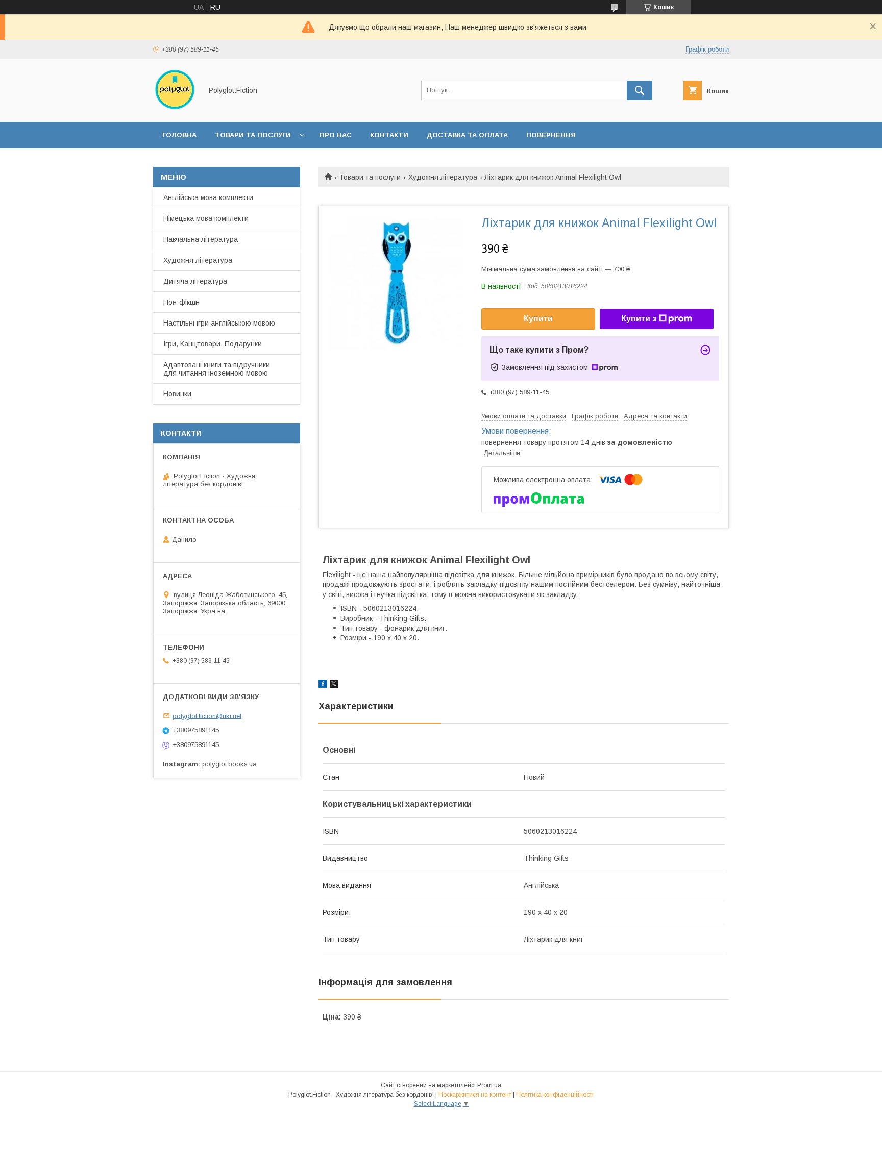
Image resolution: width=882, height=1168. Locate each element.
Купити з (638, 318)
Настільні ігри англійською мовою (219, 323)
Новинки (177, 394)
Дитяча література (195, 281)
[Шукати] (639, 90)
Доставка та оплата (467, 135)
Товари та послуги (253, 135)
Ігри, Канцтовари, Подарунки (212, 344)
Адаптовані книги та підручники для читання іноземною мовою (216, 369)
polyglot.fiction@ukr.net (207, 715)
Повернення (551, 135)
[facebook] (322, 685)
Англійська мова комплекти (208, 197)
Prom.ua (489, 1085)
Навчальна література (200, 239)
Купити (538, 318)
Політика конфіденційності (555, 1094)
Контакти (389, 135)
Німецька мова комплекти (206, 218)
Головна (179, 135)
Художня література (442, 177)
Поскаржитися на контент (474, 1094)
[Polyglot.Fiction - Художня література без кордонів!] (175, 109)
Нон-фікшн (181, 302)
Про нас (336, 135)
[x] (334, 685)
